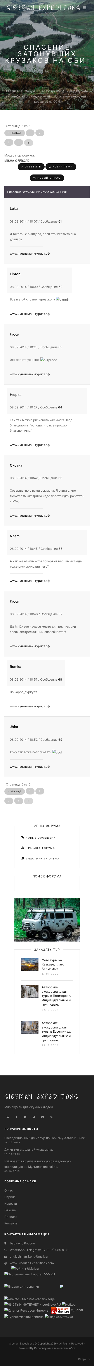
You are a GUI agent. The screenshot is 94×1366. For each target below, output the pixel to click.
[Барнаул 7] (61, 1286)
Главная (12, 91)
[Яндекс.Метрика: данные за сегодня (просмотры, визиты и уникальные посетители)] (59, 1316)
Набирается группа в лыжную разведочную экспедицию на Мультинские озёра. (37, 1163)
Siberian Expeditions (44, 7)
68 (60, 679)
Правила (10, 1217)
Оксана (16, 465)
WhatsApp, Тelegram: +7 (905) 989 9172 (39, 1250)
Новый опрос (48, 177)
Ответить (32, 166)
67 (60, 614)
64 (60, 407)
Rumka (15, 666)
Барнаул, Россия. (23, 1243)
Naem (14, 536)
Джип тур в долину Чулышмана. (28, 1149)
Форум (30, 91)
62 (60, 287)
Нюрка (15, 394)
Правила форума (40, 848)
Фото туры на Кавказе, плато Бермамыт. (53, 964)
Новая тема (62, 166)
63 (60, 347)
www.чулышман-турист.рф (30, 253)
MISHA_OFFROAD (17, 160)
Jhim (14, 726)
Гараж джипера (52, 91)
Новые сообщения (41, 837)
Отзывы (10, 1210)
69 (60, 739)
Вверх (83, 1359)
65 (60, 478)
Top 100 (77, 1310)
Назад (15, 133)
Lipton (15, 274)
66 (61, 548)
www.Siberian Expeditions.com (32, 1263)
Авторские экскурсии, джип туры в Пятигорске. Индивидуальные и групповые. (56, 995)
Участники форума (42, 858)
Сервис (10, 1197)
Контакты (11, 1223)
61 (60, 221)
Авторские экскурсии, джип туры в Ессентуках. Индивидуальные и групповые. (56, 1031)
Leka (14, 208)
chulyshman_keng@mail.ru (29, 1256)
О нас (8, 1190)
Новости (10, 1203)
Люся (14, 334)
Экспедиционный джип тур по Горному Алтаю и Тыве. (45, 1138)
